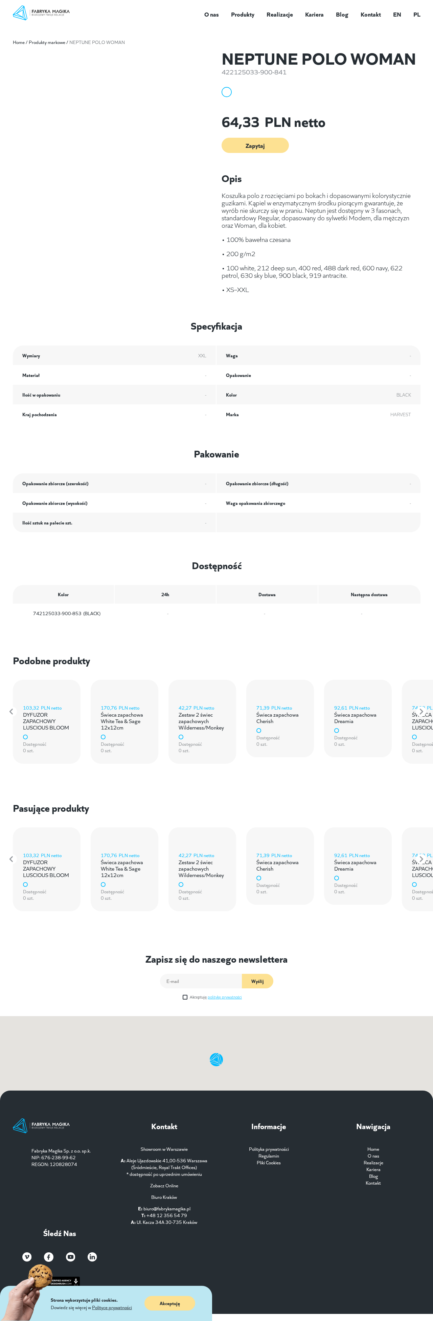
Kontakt (371, 13)
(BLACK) (66, 613)
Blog (342, 13)
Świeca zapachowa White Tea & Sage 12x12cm (122, 720)
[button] (12, 711)
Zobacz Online (164, 1185)
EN (397, 13)
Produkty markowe (47, 42)
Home (19, 42)
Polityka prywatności (269, 1148)
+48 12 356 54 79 (166, 1215)
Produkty (242, 13)
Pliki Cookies (269, 1162)
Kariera (314, 13)
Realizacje (280, 13)
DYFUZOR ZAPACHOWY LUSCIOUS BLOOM (46, 720)
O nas (211, 13)
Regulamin (268, 1155)
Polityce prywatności (112, 1307)
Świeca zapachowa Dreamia (355, 717)
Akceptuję (216, 997)
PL (416, 13)
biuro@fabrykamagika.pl (166, 1208)
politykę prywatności (225, 997)
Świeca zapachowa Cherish (277, 717)
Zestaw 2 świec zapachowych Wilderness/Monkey (201, 720)
